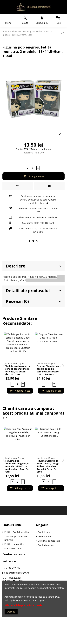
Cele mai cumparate (49, 540)
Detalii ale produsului (28, 290)
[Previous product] (62, 33)
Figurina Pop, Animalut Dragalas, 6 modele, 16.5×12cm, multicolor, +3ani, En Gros (17, 466)
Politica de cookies (14, 544)
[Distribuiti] (29, 241)
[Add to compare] (49, 186)
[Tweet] (33, 241)
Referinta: (28, 152)
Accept (11, 611)
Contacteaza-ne (46, 545)
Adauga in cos (36, 176)
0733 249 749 (13, 567)
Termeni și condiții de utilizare (16, 538)
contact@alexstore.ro (17, 572)
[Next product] (64, 33)
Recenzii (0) (17, 301)
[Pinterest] (37, 241)
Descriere (15, 266)
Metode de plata (13, 548)
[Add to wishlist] (17, 186)
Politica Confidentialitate (17, 532)
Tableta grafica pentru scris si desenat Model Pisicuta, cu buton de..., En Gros (17, 370)
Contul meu (44, 532)
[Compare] (29, 343)
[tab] (33, 266)
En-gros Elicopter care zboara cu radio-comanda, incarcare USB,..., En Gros (49, 370)
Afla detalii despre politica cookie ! (24, 605)
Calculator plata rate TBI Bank (38, 223)
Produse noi (44, 536)
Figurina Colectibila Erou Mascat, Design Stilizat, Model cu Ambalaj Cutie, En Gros (48, 466)
